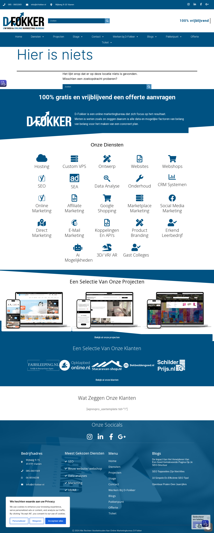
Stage (76, 36)
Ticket (105, 42)
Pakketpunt (172, 36)
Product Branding (139, 232)
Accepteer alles (55, 521)
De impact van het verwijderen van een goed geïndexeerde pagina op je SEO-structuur (172, 462)
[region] (38, 512)
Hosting (42, 166)
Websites (139, 166)
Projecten (58, 36)
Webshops (172, 166)
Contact (96, 36)
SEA (74, 186)
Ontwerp (107, 166)
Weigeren (36, 521)
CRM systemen (172, 184)
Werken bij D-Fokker (124, 36)
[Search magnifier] (107, 20)
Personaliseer (19, 521)
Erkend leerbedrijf (172, 232)
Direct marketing (41, 232)
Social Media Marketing (172, 208)
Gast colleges (136, 255)
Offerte (195, 36)
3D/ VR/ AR (107, 255)
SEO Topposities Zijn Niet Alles (168, 471)
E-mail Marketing (74, 232)
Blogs (150, 36)
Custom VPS (74, 166)
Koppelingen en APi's (107, 232)
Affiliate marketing (74, 208)
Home (18, 36)
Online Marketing (41, 208)
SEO (42, 186)
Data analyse (107, 186)
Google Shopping (107, 208)
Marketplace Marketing (140, 208)
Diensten (36, 36)
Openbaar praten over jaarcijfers (169, 484)
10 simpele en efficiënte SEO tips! (170, 478)
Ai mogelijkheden (79, 257)
